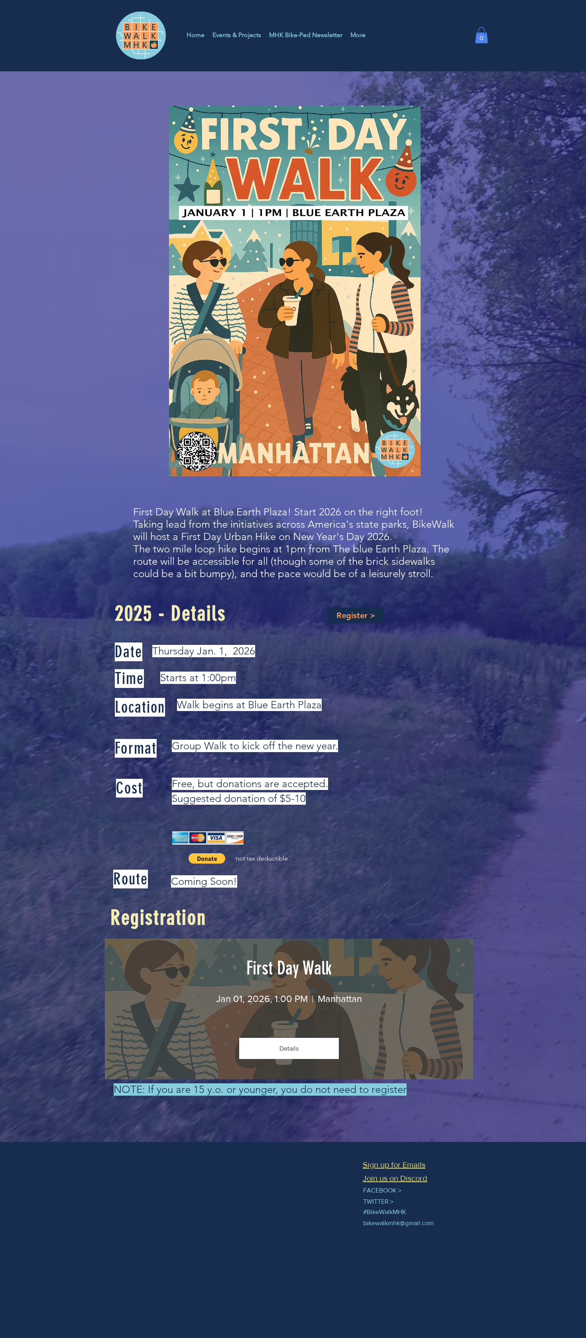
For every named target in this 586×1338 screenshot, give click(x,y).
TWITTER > (378, 1201)
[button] (481, 35)
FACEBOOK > (382, 1190)
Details (289, 1048)
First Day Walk (289, 968)
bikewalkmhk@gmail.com (398, 1223)
